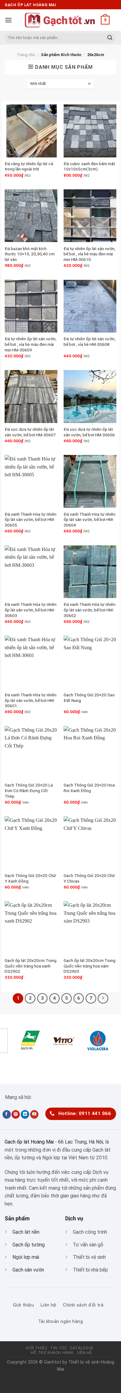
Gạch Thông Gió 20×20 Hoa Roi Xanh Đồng (89, 787)
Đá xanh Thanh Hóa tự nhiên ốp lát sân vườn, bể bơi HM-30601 (30, 700)
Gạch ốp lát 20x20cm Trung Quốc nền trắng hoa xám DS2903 (89, 966)
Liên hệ (84, 1353)
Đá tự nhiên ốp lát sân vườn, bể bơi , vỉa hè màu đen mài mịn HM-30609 (30, 344)
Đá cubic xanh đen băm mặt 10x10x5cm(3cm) (89, 166)
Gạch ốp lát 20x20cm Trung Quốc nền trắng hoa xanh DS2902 (30, 966)
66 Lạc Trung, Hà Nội (80, 1142)
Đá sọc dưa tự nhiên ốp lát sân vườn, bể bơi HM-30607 (30, 432)
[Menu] (8, 20)
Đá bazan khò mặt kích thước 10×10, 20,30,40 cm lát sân (30, 254)
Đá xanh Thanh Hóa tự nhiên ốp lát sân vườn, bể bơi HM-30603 (30, 610)
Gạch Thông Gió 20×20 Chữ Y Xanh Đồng (30, 878)
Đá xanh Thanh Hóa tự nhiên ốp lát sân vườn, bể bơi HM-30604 (89, 519)
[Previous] (11, 1064)
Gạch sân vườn (28, 1270)
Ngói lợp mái (25, 1257)
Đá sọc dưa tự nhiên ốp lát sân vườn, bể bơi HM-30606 (89, 432)
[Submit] (110, 38)
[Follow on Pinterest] (15, 1114)
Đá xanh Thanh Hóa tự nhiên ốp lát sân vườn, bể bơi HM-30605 (30, 519)
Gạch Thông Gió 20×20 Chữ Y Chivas (89, 878)
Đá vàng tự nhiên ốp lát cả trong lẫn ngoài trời (29, 166)
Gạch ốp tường (28, 1245)
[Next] (28, 1064)
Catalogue (82, 1348)
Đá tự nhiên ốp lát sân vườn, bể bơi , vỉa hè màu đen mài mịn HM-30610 (89, 254)
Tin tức (58, 1348)
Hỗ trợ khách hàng (52, 1353)
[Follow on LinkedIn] (25, 1114)
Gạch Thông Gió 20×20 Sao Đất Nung (89, 697)
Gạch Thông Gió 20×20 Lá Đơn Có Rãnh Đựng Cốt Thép (29, 790)
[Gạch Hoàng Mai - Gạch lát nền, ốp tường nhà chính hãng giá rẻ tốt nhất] (60, 20)
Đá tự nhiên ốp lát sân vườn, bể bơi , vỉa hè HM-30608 (89, 341)
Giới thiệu (36, 1348)
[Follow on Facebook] (6, 1114)
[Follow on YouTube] (34, 1114)
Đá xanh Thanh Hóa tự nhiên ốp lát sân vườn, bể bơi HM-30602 (89, 610)
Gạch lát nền (25, 1232)
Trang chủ (26, 54)
